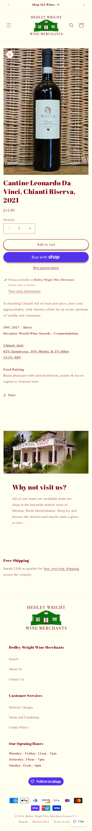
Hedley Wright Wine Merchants (44, 816)
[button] (9, 25)
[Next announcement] (84, 5)
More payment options (46, 267)
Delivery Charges (21, 707)
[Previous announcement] (8, 5)
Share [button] (12, 395)
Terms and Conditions (24, 717)
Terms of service (63, 821)
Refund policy (41, 821)
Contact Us (16, 679)
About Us (15, 669)
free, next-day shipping (61, 568)
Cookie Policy (19, 727)
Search (13, 659)
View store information (24, 291)
